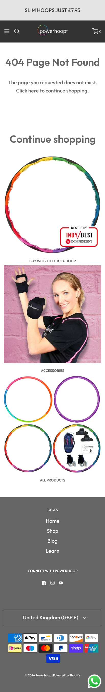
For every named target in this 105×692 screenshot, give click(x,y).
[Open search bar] (19, 31)
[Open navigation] (7, 31)
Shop (52, 531)
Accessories (52, 370)
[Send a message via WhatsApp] (94, 681)
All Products (52, 480)
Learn (52, 551)
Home (52, 521)
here (33, 90)
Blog (52, 541)
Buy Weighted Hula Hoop (52, 261)
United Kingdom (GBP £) (51, 617)
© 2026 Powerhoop (38, 675)
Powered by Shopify (66, 675)
